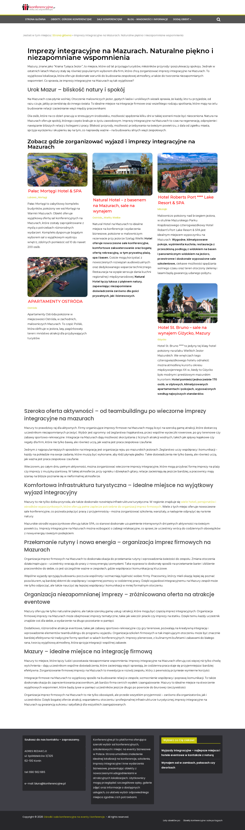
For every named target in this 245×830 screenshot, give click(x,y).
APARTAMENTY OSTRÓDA (55, 301)
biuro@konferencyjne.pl (50, 783)
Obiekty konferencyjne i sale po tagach (202, 820)
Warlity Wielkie (112, 217)
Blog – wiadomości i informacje (148, 19)
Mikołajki (162, 209)
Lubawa (32, 197)
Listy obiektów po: (171, 820)
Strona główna (35, 19)
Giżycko (162, 339)
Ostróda (97, 217)
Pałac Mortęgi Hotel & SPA (55, 191)
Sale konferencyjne (109, 19)
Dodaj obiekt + (182, 19)
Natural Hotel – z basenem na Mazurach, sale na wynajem (119, 205)
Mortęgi (42, 197)
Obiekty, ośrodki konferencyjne (71, 19)
